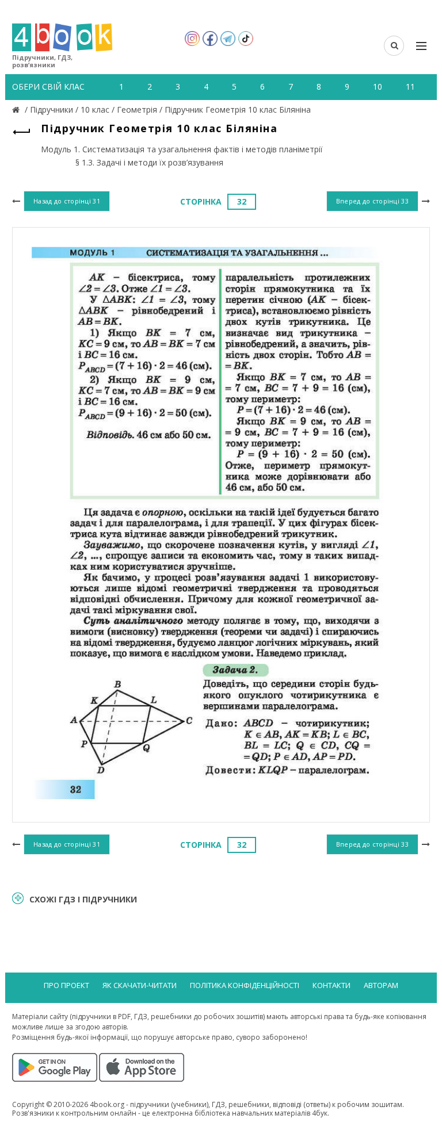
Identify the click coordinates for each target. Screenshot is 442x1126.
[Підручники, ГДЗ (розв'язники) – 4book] (17, 109)
